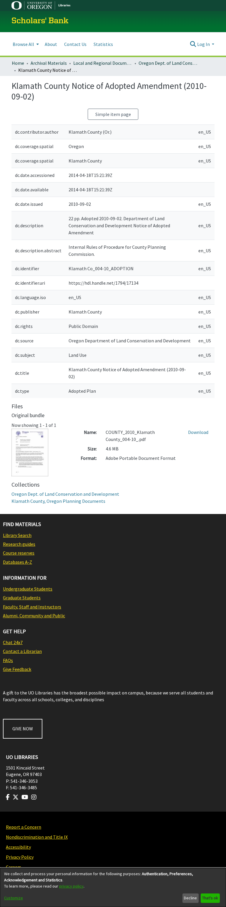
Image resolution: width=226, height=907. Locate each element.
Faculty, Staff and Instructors (32, 607)
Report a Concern (23, 827)
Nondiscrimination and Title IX (37, 837)
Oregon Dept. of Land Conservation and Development (168, 63)
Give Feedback (17, 669)
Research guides (19, 544)
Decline (190, 898)
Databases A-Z (17, 562)
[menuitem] (25, 44)
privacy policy (71, 886)
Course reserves (18, 553)
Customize (13, 898)
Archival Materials (49, 63)
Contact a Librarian (22, 651)
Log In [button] (204, 44)
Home (18, 63)
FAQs (8, 660)
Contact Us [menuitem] (75, 44)
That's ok (210, 898)
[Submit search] (193, 44)
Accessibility (18, 847)
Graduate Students (22, 598)
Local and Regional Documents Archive (102, 63)
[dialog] (113, 887)
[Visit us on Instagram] (33, 797)
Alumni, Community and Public (34, 616)
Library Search (17, 535)
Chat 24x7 (13, 642)
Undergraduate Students (27, 589)
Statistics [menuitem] (103, 44)
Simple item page (113, 114)
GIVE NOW (22, 729)
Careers (13, 867)
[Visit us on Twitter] (16, 797)
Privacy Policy (20, 857)
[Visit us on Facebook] (8, 797)
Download (198, 432)
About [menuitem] (51, 44)
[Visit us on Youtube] (24, 797)
